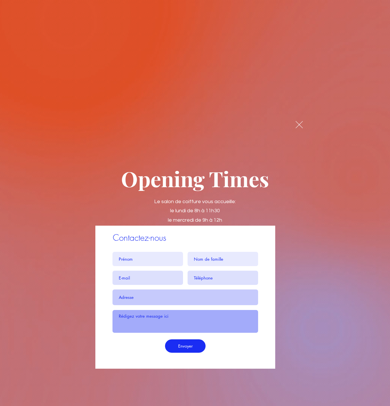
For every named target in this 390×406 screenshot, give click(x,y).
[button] (299, 124)
